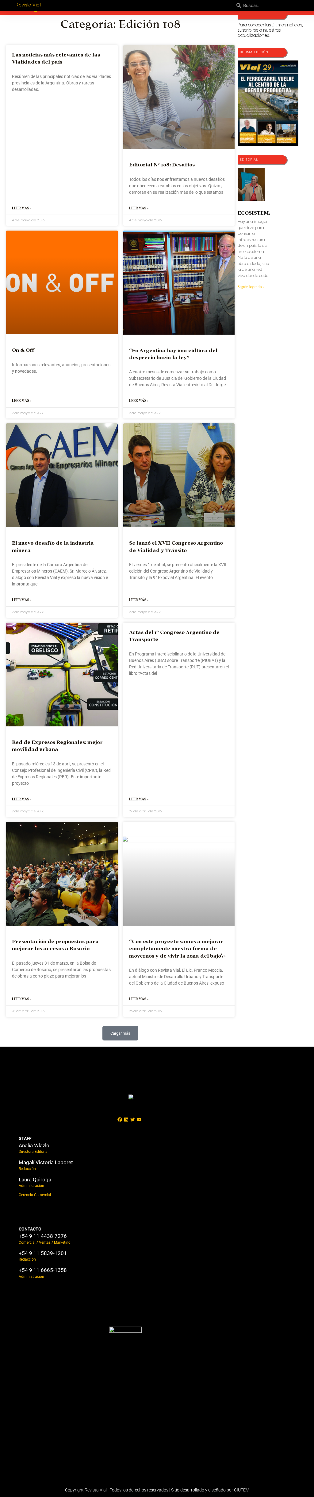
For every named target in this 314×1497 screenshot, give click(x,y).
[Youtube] (139, 1119)
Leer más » (21, 208)
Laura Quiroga (35, 1179)
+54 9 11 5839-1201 (43, 1253)
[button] (120, 1033)
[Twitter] (132, 1119)
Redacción (27, 1169)
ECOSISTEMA (255, 213)
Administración (31, 1186)
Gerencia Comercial (35, 1195)
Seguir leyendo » (251, 287)
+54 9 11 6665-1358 (43, 1270)
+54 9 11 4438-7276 (43, 1236)
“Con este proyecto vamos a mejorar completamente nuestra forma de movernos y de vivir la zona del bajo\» (177, 948)
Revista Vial (28, 5)
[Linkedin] (126, 1119)
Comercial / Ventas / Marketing (45, 1242)
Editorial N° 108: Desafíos (162, 164)
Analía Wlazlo (34, 1145)
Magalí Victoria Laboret (46, 1162)
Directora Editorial (33, 1151)
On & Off (23, 350)
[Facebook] (119, 1119)
